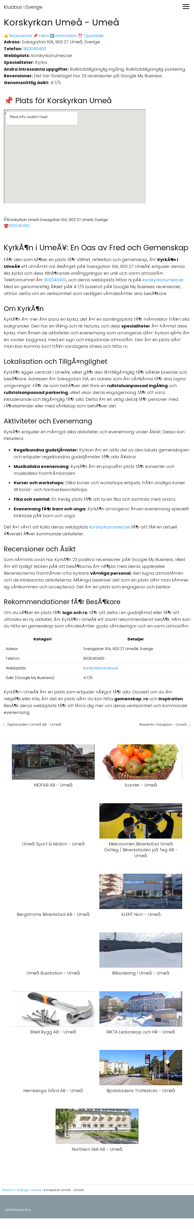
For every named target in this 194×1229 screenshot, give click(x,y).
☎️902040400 (17, 225)
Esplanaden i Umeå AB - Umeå (34, 724)
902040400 (34, 49)
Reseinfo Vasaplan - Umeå (162, 724)
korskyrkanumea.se (162, 280)
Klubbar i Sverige (23, 7)
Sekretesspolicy (18, 1209)
